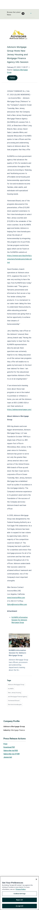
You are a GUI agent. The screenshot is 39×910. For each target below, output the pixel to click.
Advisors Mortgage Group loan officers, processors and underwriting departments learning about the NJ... (18, 665)
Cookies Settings (19, 893)
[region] (19, 893)
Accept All (19, 906)
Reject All (19, 900)
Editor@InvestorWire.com (17, 604)
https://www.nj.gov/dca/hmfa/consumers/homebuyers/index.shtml (19, 259)
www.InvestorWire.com (16, 598)
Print (5, 744)
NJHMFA (11, 688)
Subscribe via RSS (10, 751)
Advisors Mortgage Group (16, 684)
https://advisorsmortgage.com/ (19, 410)
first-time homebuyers (15, 704)
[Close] (36, 879)
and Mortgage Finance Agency (17, 696)
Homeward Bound (13, 700)
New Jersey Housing (14, 692)
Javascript (7, 757)
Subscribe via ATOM (11, 754)
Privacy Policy (21, 889)
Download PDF (9, 747)
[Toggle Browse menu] (31, 13)
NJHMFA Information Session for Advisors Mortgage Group (19, 620)
